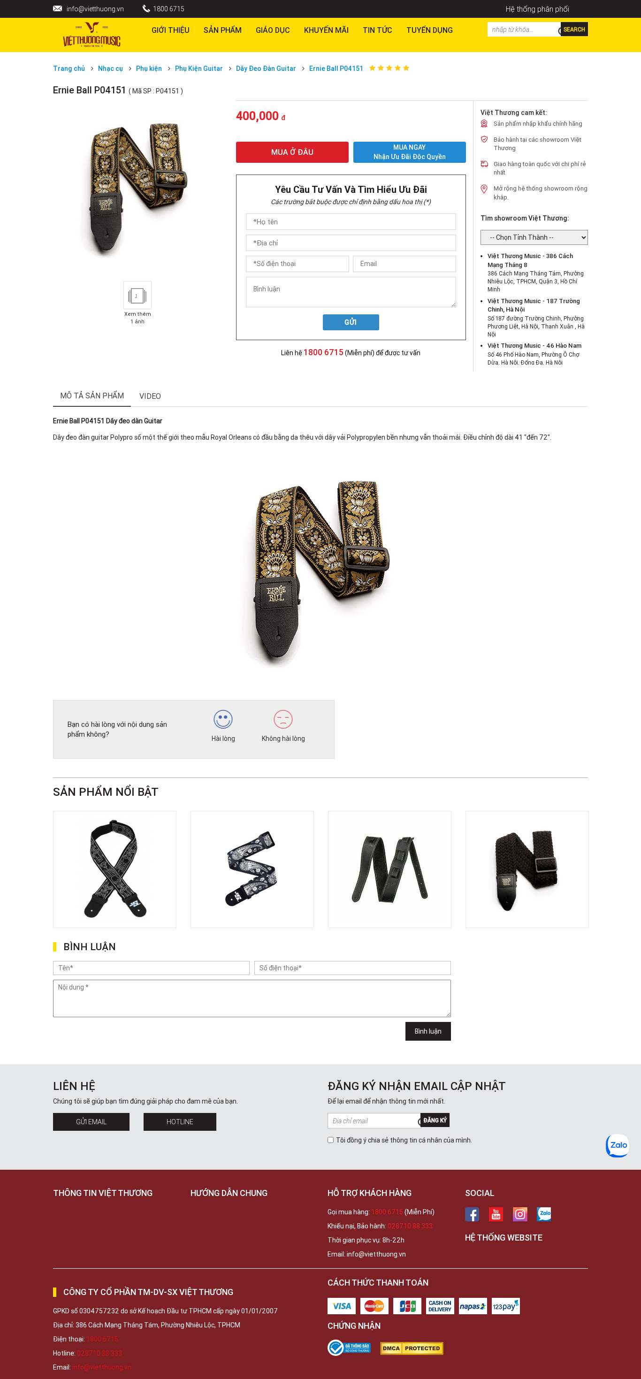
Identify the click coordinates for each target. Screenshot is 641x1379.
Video (150, 396)
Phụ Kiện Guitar (199, 68)
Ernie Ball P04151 (336, 68)
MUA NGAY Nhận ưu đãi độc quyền (410, 152)
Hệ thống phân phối (537, 9)
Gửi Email (91, 1122)
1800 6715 (168, 9)
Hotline (180, 1122)
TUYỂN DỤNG (429, 30)
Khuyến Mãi (326, 30)
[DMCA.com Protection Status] (416, 1348)
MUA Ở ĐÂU (292, 152)
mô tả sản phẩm (92, 395)
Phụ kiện (149, 68)
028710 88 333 (410, 1226)
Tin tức (377, 30)
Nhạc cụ (110, 68)
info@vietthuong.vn (95, 9)
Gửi (350, 322)
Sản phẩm (223, 30)
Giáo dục (273, 30)
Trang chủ (69, 68)
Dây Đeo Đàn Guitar (266, 68)
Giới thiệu (171, 30)
